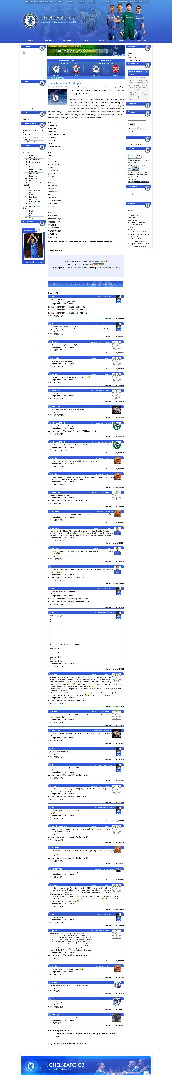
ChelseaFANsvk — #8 (77, 445)
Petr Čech (32, 157)
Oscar (31, 195)
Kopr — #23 (80, 700)
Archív (130, 55)
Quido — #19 (74, 768)
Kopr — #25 (80, 796)
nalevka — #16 (82, 313)
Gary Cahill (33, 178)
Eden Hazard (33, 197)
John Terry (33, 181)
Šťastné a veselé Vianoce (139, 234)
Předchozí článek (134, 60)
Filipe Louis (33, 171)
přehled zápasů (57, 78)
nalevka (55, 528)
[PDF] (117, 267)
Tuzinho (55, 999)
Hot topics (131, 210)
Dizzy (54, 983)
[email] (92, 267)
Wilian (31, 204)
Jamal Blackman (35, 162)
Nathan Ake (33, 176)
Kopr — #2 (80, 307)
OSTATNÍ (122, 41)
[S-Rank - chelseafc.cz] (136, 165)
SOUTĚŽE (48, 41)
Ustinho (55, 458)
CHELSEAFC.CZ (140, 41)
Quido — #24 (81, 775)
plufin (54, 930)
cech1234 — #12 (75, 515)
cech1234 (56, 391)
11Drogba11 (57, 1015)
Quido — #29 (81, 837)
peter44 (55, 374)
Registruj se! (132, 131)
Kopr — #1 (73, 327)
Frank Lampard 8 (59, 826)
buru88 (55, 342)
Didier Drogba (34, 213)
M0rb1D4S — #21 (83, 601)
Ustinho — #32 (82, 955)
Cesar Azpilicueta (35, 183)
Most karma (132, 218)
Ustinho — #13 (82, 500)
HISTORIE (85, 41)
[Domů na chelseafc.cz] (86, 39)
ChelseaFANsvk (58, 423)
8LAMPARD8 (57, 869)
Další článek (132, 58)
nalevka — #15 (82, 309)
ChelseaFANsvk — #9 (85, 431)
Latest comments (134, 213)
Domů (130, 53)
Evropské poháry (79, 87)
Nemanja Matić (34, 201)
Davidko (55, 358)
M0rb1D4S (56, 407)
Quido (54, 674)
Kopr (122, 87)
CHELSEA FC (67, 41)
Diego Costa (33, 218)
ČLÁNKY (30, 41)
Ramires (32, 192)
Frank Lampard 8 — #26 (80, 888)
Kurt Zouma (33, 174)
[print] (62, 267)
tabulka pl (95, 78)
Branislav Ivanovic (35, 169)
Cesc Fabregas (34, 190)
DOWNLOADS (103, 41)
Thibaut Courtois (35, 160)
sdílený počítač (133, 128)
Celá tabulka (34, 108)
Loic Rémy (33, 215)
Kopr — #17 (80, 577)
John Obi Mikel (34, 199)
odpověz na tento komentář (63, 304)
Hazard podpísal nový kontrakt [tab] (137, 72)
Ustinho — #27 (76, 896)
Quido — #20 (81, 598)
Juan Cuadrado (34, 206)
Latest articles (133, 215)
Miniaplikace (27, 119)
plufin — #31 (74, 969)
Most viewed (132, 220)
